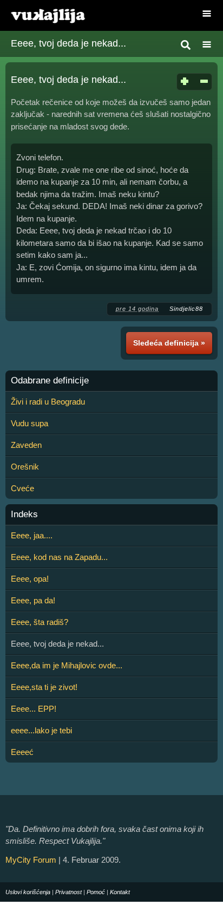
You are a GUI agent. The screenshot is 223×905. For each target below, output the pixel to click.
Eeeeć (22, 752)
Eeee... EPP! (33, 708)
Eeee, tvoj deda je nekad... (68, 43)
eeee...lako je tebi (41, 730)
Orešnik (25, 466)
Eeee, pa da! (33, 600)
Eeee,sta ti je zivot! (44, 687)
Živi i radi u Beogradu (48, 401)
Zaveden (26, 445)
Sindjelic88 (186, 308)
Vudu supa (29, 423)
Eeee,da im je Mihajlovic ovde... (66, 665)
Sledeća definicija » (169, 342)
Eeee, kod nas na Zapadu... (59, 557)
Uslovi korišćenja (27, 892)
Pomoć (96, 892)
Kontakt (120, 892)
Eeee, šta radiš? (39, 622)
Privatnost (68, 892)
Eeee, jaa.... (32, 535)
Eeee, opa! (30, 578)
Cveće (22, 488)
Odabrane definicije (50, 381)
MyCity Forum (30, 859)
